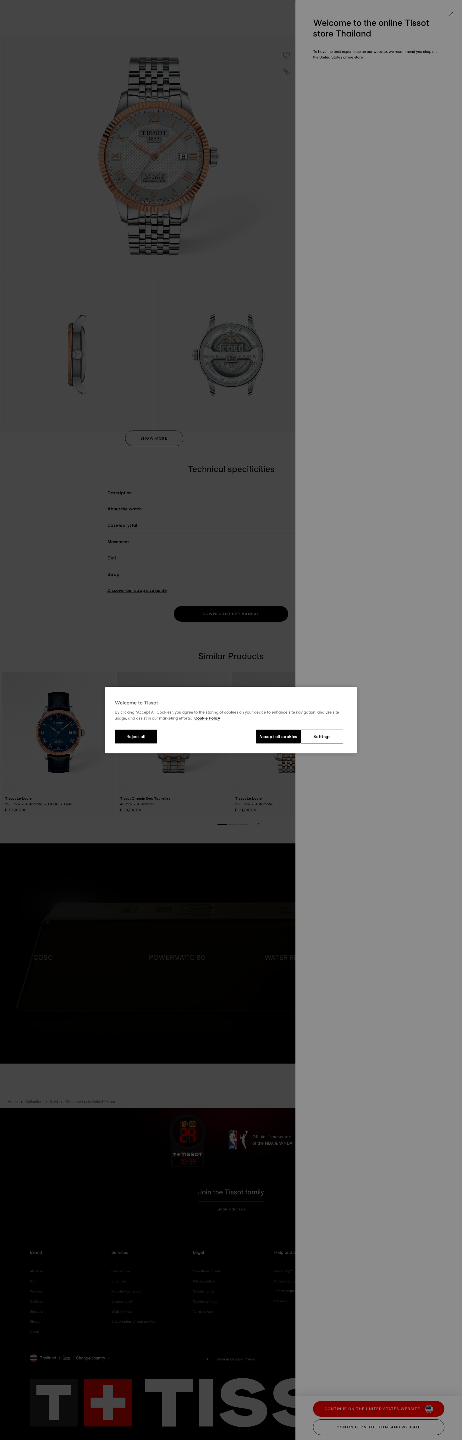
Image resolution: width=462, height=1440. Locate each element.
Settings (321, 736)
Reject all (136, 736)
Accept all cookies (278, 736)
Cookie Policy (207, 718)
